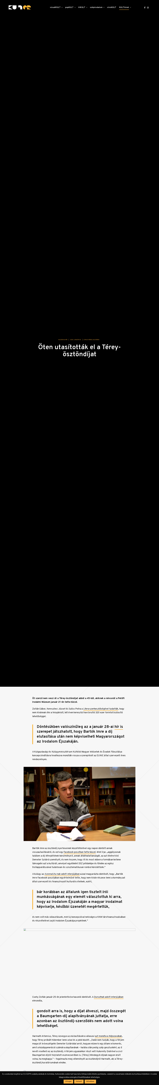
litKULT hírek (87, 341)
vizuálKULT (55, 7)
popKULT (69, 7)
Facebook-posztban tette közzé (80, 853)
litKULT (81, 7)
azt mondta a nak (108, 1038)
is (121, 728)
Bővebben (90, 1081)
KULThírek (124, 7)
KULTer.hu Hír (62, 341)
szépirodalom (96, 7)
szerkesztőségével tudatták (100, 710)
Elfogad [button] (68, 1081)
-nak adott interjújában (62, 875)
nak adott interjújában (108, 998)
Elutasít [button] (79, 1081)
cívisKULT (111, 7)
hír (117, 728)
